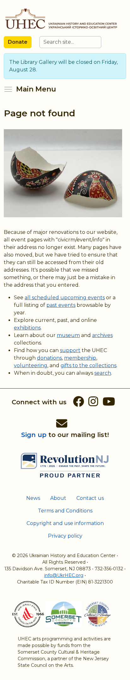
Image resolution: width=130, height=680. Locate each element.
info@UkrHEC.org (63, 575)
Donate (17, 42)
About (58, 498)
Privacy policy (65, 536)
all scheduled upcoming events (65, 298)
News (33, 498)
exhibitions (27, 328)
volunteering (30, 365)
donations (49, 358)
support (70, 350)
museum (68, 335)
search (102, 373)
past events (60, 305)
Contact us (90, 498)
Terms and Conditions (65, 511)
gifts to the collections (88, 365)
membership (80, 358)
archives (102, 335)
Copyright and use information (65, 523)
